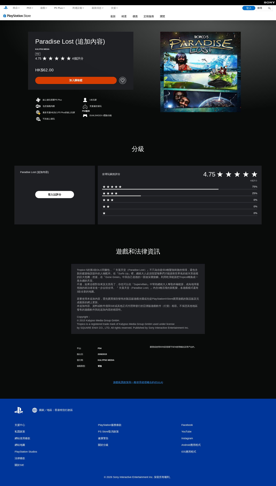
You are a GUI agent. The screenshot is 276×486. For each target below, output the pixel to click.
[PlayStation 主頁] (5, 8)
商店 (15, 7)
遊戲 (42, 7)
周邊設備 (77, 7)
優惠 (135, 16)
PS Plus (58, 7)
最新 (113, 16)
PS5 (29, 7)
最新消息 (96, 7)
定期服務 (149, 16)
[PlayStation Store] (18, 15)
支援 (113, 7)
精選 (124, 16)
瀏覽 (162, 16)
